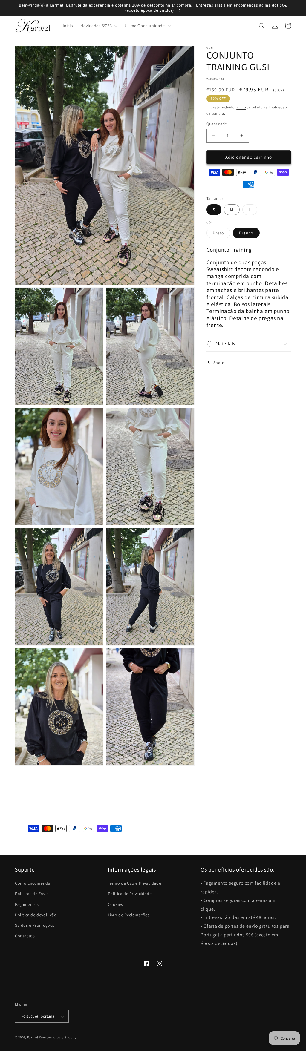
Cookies (115, 904)
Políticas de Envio (32, 893)
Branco (246, 233)
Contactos (25, 935)
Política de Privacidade (130, 893)
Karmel (32, 1037)
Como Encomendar (33, 883)
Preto (221, 234)
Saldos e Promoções (34, 925)
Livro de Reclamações (129, 914)
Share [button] (218, 362)
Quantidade (216, 123)
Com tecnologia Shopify (57, 1037)
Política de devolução (36, 914)
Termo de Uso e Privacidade (134, 883)
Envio (241, 107)
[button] (98, 25)
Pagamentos (27, 904)
